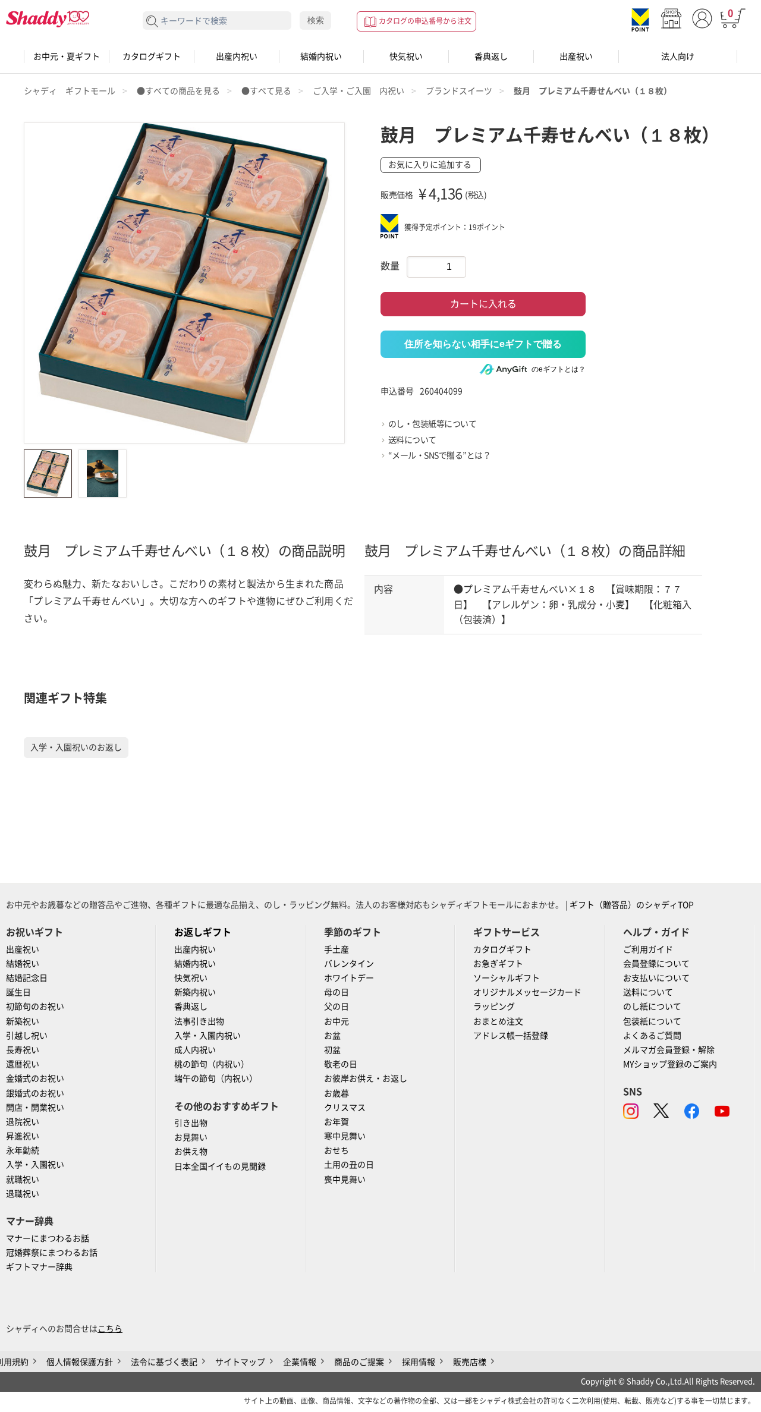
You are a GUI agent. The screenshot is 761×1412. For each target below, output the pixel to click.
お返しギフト (202, 932)
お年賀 (336, 1122)
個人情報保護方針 (79, 1362)
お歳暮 (336, 1093)
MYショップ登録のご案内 (670, 1064)
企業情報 (299, 1362)
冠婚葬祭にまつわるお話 (52, 1253)
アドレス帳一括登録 (510, 1036)
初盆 (332, 1050)
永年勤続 (22, 1150)
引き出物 (190, 1123)
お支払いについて (656, 978)
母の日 (336, 992)
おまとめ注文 (498, 1021)
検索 (315, 20)
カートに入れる (483, 304)
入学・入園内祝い (207, 1036)
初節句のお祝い (35, 1006)
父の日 (336, 1006)
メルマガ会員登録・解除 (669, 1050)
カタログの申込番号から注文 (425, 20)
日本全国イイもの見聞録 (220, 1166)
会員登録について (656, 964)
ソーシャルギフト (506, 978)
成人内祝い (195, 1050)
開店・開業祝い (35, 1107)
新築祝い (22, 1021)
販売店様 (469, 1362)
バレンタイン (349, 964)
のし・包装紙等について (432, 424)
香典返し (491, 56)
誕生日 (18, 992)
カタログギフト (151, 56)
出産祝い (576, 56)
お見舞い (190, 1137)
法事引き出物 (199, 1021)
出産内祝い (236, 56)
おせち (336, 1150)
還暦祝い (22, 1064)
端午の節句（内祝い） (215, 1078)
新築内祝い (195, 992)
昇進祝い (22, 1136)
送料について (412, 440)
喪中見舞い (345, 1179)
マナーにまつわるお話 (47, 1238)
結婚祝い (22, 964)
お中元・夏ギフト (66, 56)
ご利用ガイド (648, 949)
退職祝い (22, 1194)
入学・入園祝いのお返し (76, 747)
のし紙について (652, 1006)
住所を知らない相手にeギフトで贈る (483, 344)
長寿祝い (22, 1050)
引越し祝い (27, 1036)
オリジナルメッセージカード (527, 992)
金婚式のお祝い (35, 1078)
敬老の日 (340, 1064)
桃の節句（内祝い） (211, 1064)
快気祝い (406, 56)
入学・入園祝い (35, 1165)
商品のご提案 (359, 1362)
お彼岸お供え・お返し (365, 1078)
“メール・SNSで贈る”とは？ (439, 455)
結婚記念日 (27, 978)
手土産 (336, 949)
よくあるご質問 (652, 1036)
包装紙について (652, 1021)
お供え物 (190, 1151)
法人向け (677, 56)
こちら (110, 1329)
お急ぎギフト (498, 964)
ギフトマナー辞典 (39, 1267)
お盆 (332, 1036)
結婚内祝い (321, 56)
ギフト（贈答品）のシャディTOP (632, 905)
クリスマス (345, 1107)
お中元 (336, 1021)
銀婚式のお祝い (35, 1093)
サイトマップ (240, 1362)
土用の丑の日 (349, 1165)
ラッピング (494, 1006)
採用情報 (418, 1362)
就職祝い (22, 1179)
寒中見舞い (345, 1136)
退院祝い (22, 1122)
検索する (152, 21)
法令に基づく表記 (164, 1362)
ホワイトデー (349, 978)
